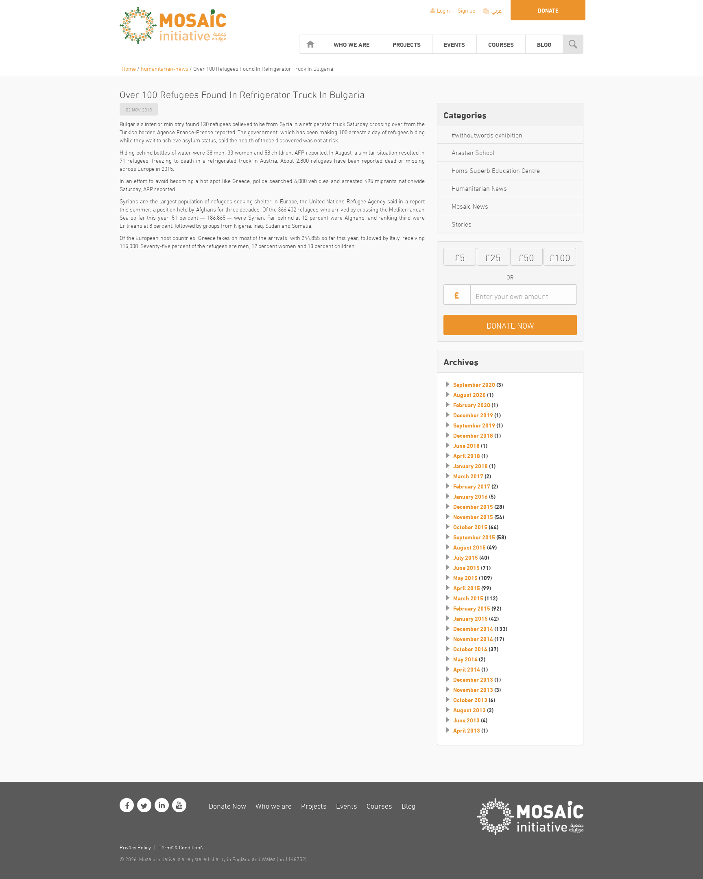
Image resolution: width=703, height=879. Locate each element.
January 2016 (470, 496)
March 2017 (468, 476)
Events (454, 44)
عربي (496, 10)
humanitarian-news (164, 68)
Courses (501, 44)
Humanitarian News (479, 188)
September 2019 (474, 425)
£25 (493, 256)
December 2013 (473, 679)
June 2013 (466, 720)
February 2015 (471, 608)
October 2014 (470, 648)
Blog (544, 44)
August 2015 (469, 547)
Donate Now (227, 805)
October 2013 (470, 699)
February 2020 (471, 404)
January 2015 (470, 618)
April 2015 (466, 587)
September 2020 (474, 384)
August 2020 (469, 394)
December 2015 (473, 506)
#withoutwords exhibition (487, 134)
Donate (548, 10)
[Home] (310, 44)
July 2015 (465, 557)
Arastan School (473, 152)
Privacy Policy (135, 847)
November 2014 (473, 638)
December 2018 (473, 435)
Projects (407, 44)
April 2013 (466, 730)
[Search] (573, 44)
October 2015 (470, 526)
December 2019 (473, 415)
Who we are (351, 44)
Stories (462, 223)
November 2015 (473, 516)
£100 (559, 256)
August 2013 (469, 710)
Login (443, 10)
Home (129, 68)
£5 (459, 256)
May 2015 (465, 577)
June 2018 (466, 445)
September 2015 (474, 537)
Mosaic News (470, 206)
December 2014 (473, 628)
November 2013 (473, 689)
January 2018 (470, 465)
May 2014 (465, 659)
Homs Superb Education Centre (496, 170)
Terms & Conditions (181, 847)
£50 (526, 256)
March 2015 (468, 598)
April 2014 (466, 669)
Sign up (467, 10)
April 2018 (466, 455)
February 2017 (471, 486)
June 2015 (466, 567)
